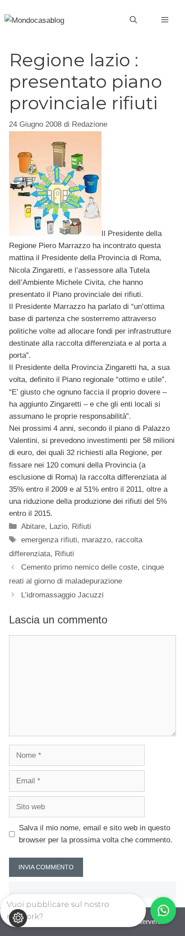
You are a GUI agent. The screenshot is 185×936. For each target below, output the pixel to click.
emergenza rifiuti (49, 540)
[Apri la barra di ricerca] (133, 20)
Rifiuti (81, 526)
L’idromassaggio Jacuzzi (62, 595)
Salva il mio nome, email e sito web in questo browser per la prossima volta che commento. (95, 834)
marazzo (96, 540)
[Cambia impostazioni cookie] (18, 918)
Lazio (58, 526)
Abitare (33, 526)
